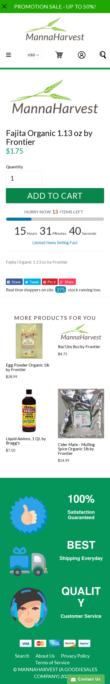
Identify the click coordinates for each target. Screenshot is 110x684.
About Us (45, 656)
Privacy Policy (75, 656)
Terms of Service (52, 662)
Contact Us (88, 679)
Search (22, 656)
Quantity (14, 166)
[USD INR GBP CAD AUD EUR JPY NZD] (34, 55)
